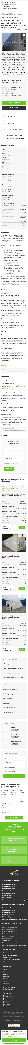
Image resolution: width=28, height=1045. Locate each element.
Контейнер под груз (8, 694)
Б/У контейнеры (7, 897)
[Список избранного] (20, 487)
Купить (22, 527)
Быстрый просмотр (14, 489)
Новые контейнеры (8, 895)
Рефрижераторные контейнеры (13, 668)
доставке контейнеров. (14, 315)
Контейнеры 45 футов (8, 893)
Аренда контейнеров (9, 717)
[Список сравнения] (24, 487)
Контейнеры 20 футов (8, 886)
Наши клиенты (7, 976)
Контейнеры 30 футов (8, 888)
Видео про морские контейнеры (12, 959)
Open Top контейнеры (8, 929)
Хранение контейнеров (9, 707)
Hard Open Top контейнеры (10, 934)
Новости (5, 981)
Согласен (14, 1040)
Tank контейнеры (7, 940)
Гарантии (5, 974)
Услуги (5, 970)
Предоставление (8, 698)
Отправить (9, 469)
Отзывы (5, 979)
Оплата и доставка (8, 953)
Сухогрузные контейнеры (11, 664)
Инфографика (15, 734)
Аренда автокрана (8, 703)
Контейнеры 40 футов (8, 891)
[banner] (14, 873)
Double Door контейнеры (9, 927)
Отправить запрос (14, 102)
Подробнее (14, 817)
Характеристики (16, 741)
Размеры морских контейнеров (13, 677)
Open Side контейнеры (8, 931)
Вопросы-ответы (8, 957)
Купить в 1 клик (14, 108)
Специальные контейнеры (12, 673)
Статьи (5, 962)
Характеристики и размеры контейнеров (14, 900)
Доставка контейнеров (10, 689)
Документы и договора (10, 955)
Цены (4, 972)
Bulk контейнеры (7, 938)
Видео (13, 727)
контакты (14, 327)
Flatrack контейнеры (8, 936)
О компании (7, 966)
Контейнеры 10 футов (8, 884)
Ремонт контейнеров (9, 712)
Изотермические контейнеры (11, 943)
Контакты (6, 983)
